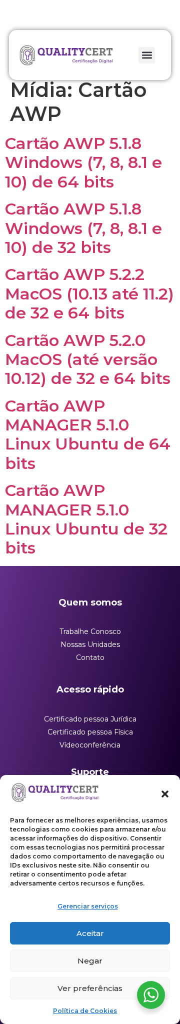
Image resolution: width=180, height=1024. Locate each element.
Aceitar (90, 933)
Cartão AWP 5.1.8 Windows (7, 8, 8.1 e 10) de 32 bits (83, 228)
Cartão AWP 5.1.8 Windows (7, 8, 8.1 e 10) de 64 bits (83, 163)
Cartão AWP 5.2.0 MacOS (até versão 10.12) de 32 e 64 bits (87, 359)
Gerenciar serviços (88, 906)
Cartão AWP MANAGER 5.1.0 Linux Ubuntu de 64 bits (87, 434)
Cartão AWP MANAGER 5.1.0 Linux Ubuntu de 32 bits (86, 519)
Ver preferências (90, 988)
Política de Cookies (85, 1010)
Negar (90, 961)
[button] (165, 794)
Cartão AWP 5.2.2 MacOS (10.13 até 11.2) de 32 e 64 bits (89, 293)
